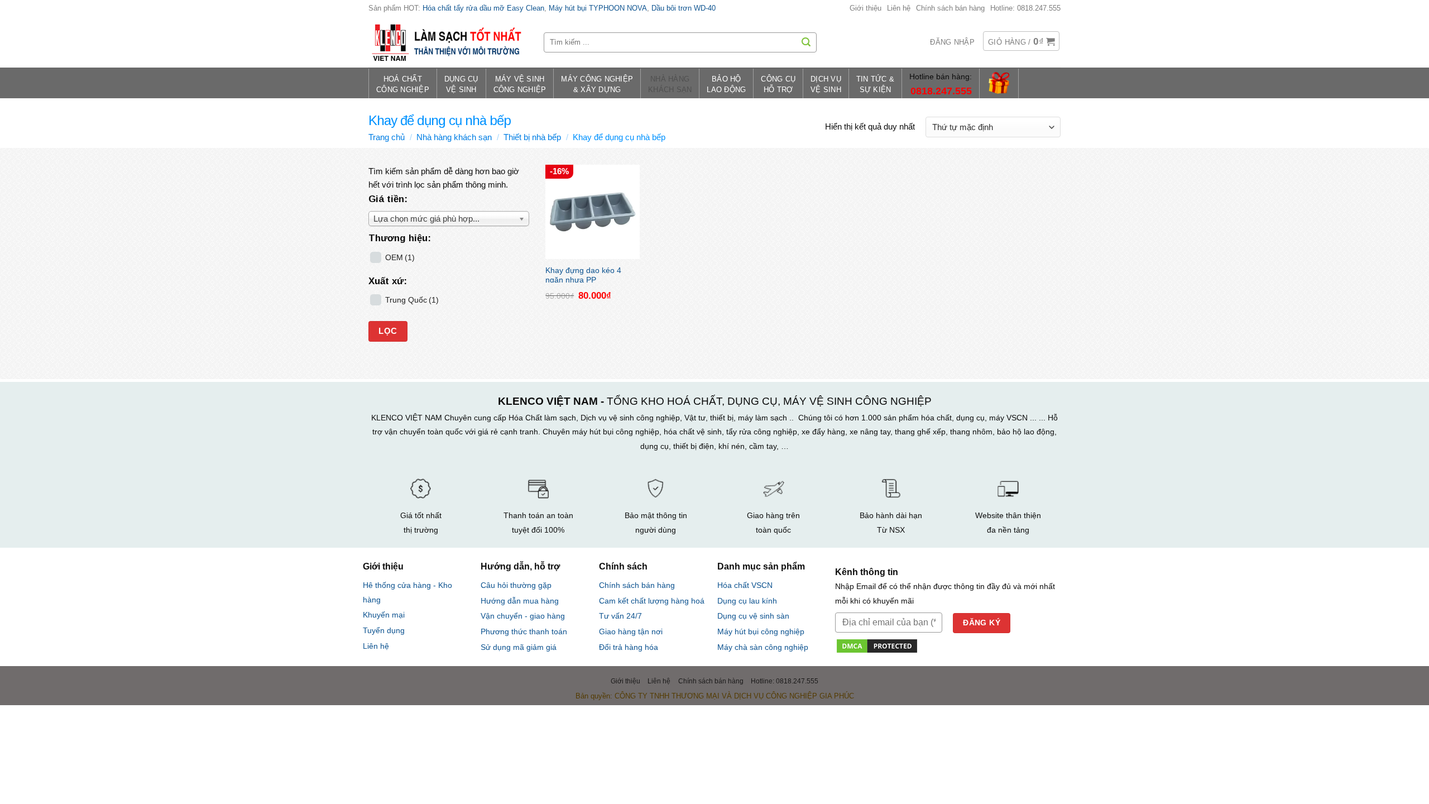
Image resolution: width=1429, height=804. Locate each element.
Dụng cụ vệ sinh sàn (753, 616)
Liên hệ (898, 8)
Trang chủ (386, 137)
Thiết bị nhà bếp (532, 137)
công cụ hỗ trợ (778, 84)
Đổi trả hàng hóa (628, 647)
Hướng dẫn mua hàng (520, 600)
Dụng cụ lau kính (747, 601)
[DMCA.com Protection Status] (877, 645)
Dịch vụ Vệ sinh (826, 84)
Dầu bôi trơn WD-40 (683, 8)
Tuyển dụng (384, 630)
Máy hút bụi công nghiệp (760, 632)
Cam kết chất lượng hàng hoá (651, 601)
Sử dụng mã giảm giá (519, 647)
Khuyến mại (384, 615)
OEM (400, 257)
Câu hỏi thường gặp (516, 585)
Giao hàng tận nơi (631, 632)
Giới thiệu (865, 8)
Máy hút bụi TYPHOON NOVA (598, 8)
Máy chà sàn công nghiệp (762, 647)
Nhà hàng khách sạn (670, 84)
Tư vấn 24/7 (620, 616)
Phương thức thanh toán (524, 631)
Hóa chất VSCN (745, 585)
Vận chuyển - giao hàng (523, 615)
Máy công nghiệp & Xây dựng (597, 84)
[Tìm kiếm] (806, 42)
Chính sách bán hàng (950, 8)
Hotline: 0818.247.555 (1025, 8)
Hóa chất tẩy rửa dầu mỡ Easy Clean (483, 8)
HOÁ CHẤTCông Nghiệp (402, 84)
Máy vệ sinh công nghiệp (519, 84)
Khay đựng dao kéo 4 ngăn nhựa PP (583, 274)
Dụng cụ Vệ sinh (461, 84)
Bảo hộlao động (726, 84)
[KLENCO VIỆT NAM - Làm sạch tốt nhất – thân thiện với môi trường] (447, 42)
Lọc (387, 331)
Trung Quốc (412, 300)
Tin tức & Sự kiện (875, 84)
